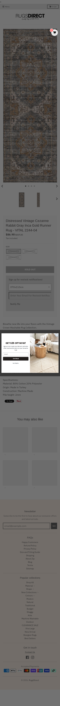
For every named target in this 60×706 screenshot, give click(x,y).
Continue (16, 358)
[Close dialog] (56, 335)
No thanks (16, 363)
